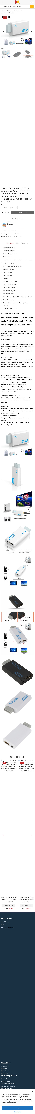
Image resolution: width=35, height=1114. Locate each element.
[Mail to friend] (14, 236)
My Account (4, 1066)
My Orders (4, 1068)
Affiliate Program (6, 1081)
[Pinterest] (12, 236)
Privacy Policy (17, 1112)
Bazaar (10, 224)
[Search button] (32, 6)
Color (3, 204)
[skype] (20, 236)
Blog (2, 924)
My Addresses (5, 1071)
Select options (9, 905)
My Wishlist (4, 1073)
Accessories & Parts (7, 13)
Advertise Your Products (8, 1083)
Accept (17, 1108)
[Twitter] (6, 236)
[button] (32, 1091)
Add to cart (23, 212)
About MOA (4, 922)
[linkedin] (16, 236)
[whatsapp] (19, 236)
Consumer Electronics (13, 11)
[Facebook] (8, 236)
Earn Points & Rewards (8, 1086)
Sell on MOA (5, 1079)
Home (3, 11)
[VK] (10, 236)
